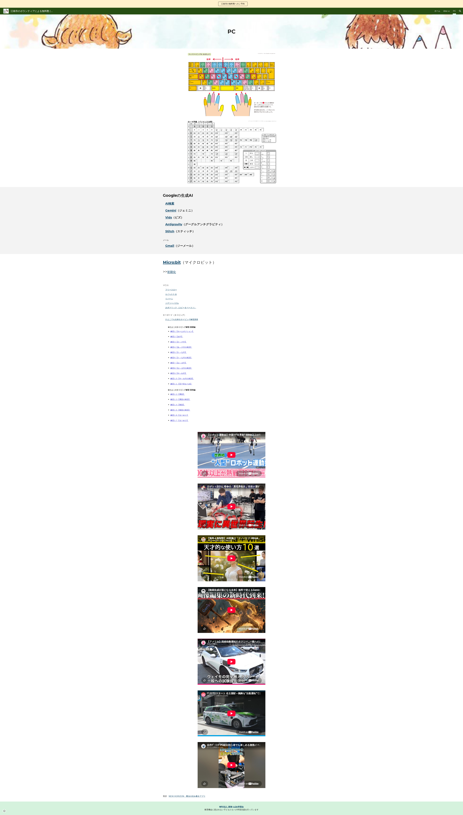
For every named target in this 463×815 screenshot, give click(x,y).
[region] (231, 4)
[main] (231, 31)
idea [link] (445, 11)
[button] (460, 11)
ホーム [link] (437, 11)
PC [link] (454, 11)
